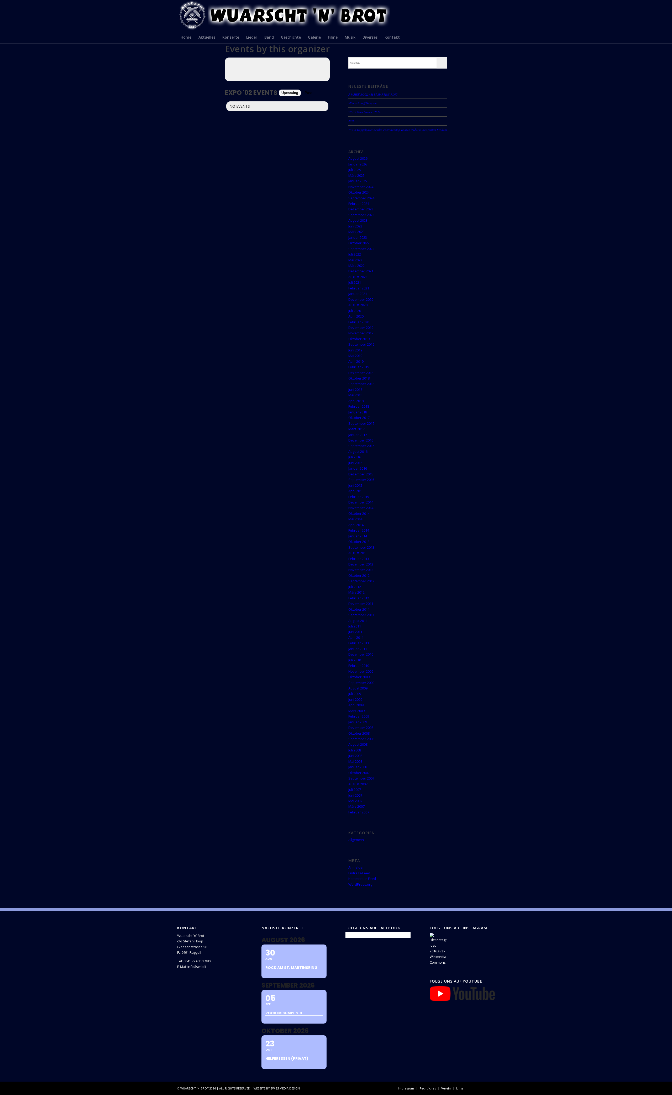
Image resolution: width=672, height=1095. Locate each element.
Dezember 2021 (360, 271)
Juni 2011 (355, 631)
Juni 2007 (355, 795)
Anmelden (356, 867)
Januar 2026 (357, 164)
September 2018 (361, 383)
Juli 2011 (354, 626)
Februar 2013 (358, 558)
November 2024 (360, 186)
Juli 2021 (354, 282)
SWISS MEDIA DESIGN (285, 1088)
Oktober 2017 (359, 417)
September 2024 (361, 198)
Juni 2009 (355, 699)
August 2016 (358, 451)
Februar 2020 (358, 322)
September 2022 (361, 248)
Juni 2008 (355, 755)
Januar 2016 (357, 468)
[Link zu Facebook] (475, 1088)
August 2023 (358, 220)
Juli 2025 (354, 169)
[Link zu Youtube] (491, 1088)
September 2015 (361, 479)
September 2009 (361, 682)
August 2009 (358, 688)
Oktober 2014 (359, 513)
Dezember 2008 (360, 727)
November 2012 (360, 569)
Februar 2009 (358, 716)
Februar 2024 (358, 203)
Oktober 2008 (359, 733)
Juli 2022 (354, 254)
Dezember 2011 (360, 603)
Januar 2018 (357, 412)
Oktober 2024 (359, 192)
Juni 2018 (355, 389)
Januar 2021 (357, 293)
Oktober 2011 (359, 609)
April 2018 (356, 400)
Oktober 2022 (359, 243)
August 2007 (358, 784)
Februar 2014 (358, 530)
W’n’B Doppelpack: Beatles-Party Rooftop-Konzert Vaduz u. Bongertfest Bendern (397, 130)
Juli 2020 (354, 310)
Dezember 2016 (360, 440)
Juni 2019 (355, 350)
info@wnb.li (196, 966)
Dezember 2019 (360, 327)
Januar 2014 (357, 536)
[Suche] (491, 37)
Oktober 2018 (359, 378)
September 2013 (361, 547)
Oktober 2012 (359, 575)
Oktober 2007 (359, 772)
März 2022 (356, 265)
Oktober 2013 (359, 541)
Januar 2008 (357, 767)
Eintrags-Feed (359, 873)
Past (308, 93)
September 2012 (361, 581)
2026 (351, 121)
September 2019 (361, 344)
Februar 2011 (358, 643)
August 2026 (358, 158)
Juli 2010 (354, 660)
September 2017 (361, 423)
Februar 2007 (358, 812)
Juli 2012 (354, 586)
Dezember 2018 (360, 372)
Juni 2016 (355, 462)
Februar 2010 (358, 665)
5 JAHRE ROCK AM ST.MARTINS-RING (372, 94)
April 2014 (356, 524)
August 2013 (358, 553)
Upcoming (289, 93)
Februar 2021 (358, 288)
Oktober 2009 (359, 676)
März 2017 (356, 429)
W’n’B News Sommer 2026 (364, 112)
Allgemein (356, 839)
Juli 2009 (354, 693)
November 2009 (360, 671)
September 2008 (361, 738)
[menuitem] (186, 37)
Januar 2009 (357, 722)
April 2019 (356, 361)
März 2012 (356, 592)
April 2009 (356, 705)
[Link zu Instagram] (483, 1088)
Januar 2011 (357, 648)
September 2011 (361, 615)
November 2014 (360, 507)
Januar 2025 (357, 181)
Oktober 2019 (359, 338)
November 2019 (360, 333)
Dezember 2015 (360, 474)
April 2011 (356, 637)
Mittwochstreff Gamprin (362, 103)
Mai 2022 (355, 260)
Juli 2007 (354, 789)
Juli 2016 (354, 457)
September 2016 (361, 445)
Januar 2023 (357, 237)
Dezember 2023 (360, 209)
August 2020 (358, 305)
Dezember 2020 (360, 299)
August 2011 (358, 620)
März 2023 (356, 231)
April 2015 (356, 491)
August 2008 (358, 744)
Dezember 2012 (360, 564)
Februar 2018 (358, 406)
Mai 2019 (355, 355)
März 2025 (356, 175)
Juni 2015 (355, 485)
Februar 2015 (358, 496)
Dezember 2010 (360, 654)
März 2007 (356, 806)
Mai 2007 (355, 800)
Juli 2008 (354, 750)
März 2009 (356, 710)
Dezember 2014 (360, 502)
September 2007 (361, 778)
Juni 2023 (355, 226)
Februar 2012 (358, 598)
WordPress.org (360, 884)
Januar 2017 (357, 434)
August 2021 (358, 276)
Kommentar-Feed (362, 878)
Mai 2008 (355, 761)
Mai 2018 (355, 395)
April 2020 (356, 316)
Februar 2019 (358, 367)
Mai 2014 (355, 519)
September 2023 (361, 214)
